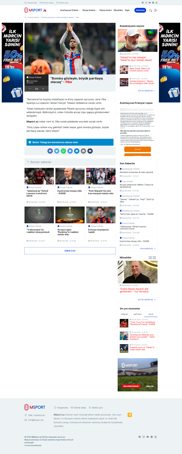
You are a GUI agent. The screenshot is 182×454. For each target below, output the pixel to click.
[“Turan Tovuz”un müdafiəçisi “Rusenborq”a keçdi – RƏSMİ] (124, 323)
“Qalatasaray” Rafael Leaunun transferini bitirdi (37, 193)
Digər (127, 10)
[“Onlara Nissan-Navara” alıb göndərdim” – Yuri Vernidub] (137, 272)
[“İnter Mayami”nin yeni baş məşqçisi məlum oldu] (101, 176)
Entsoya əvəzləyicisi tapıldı (98, 230)
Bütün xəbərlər (145, 91)
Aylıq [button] (151, 314)
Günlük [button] (124, 314)
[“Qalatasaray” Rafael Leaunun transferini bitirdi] (39, 176)
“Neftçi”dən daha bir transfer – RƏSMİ (136, 214)
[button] (151, 10)
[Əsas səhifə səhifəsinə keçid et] (25, 17)
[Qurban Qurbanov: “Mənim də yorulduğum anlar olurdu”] (124, 82)
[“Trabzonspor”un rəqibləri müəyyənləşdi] (39, 215)
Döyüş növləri (106, 10)
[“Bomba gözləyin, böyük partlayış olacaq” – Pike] (70, 49)
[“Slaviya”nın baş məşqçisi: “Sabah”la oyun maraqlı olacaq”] (137, 40)
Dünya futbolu (88, 10)
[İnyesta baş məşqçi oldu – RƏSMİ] (70, 176)
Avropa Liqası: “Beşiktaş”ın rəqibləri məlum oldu (68, 232)
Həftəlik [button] (137, 314)
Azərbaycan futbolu (69, 10)
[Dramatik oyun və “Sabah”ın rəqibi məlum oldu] (124, 348)
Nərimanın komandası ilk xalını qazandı (136, 172)
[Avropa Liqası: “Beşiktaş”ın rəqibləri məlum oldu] (70, 215)
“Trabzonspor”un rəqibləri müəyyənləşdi (38, 230)
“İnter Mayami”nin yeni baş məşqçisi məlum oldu (100, 192)
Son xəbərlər (146, 248)
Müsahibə (118, 10)
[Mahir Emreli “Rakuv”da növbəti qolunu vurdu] (124, 69)
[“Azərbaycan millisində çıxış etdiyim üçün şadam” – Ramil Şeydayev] (124, 336)
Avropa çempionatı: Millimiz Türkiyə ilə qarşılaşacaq (136, 186)
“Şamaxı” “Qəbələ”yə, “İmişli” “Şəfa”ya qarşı (137, 200)
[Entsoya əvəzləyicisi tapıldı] (101, 215)
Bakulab (38, 445)
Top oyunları (127, 181)
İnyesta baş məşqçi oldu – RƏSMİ (69, 192)
